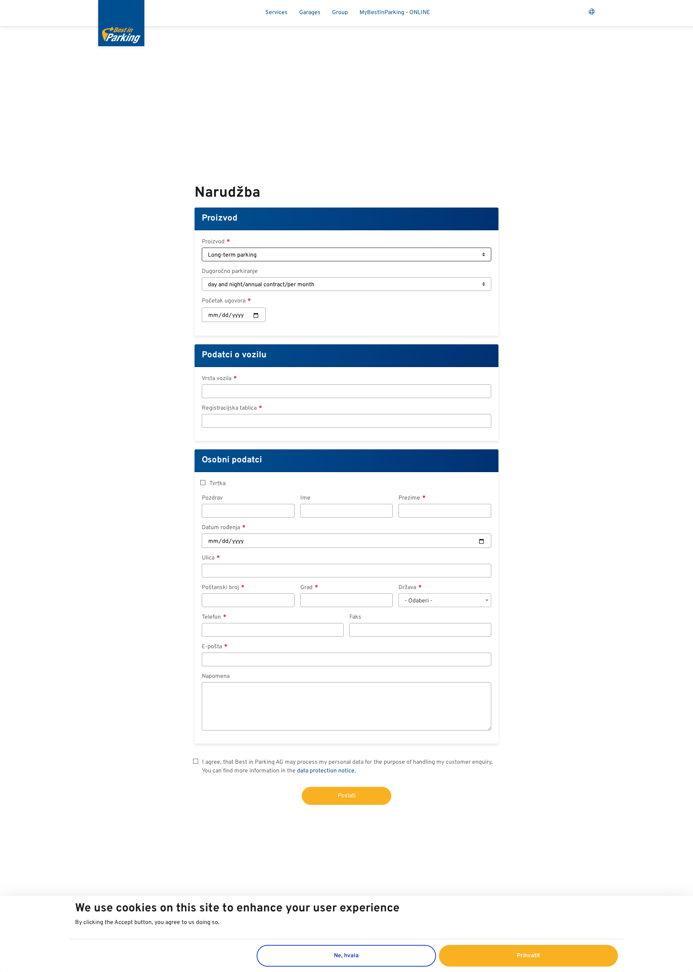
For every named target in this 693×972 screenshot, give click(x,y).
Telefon (212, 617)
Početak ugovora (224, 301)
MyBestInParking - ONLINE (394, 12)
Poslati (347, 795)
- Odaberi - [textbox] (418, 601)
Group (340, 12)
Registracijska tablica (230, 408)
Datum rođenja (221, 527)
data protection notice (325, 771)
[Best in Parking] (121, 23)
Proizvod (219, 218)
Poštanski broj (221, 587)
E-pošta (212, 646)
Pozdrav (212, 498)
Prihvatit (528, 955)
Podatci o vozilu (234, 355)
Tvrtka (217, 483)
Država (408, 587)
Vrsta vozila (217, 378)
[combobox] (444, 600)
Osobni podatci (232, 460)
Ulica (209, 558)
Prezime (410, 498)
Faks (355, 617)
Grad (307, 587)
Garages (310, 12)
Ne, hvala (346, 955)
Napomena (216, 676)
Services (276, 12)
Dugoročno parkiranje (230, 271)
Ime (305, 498)
